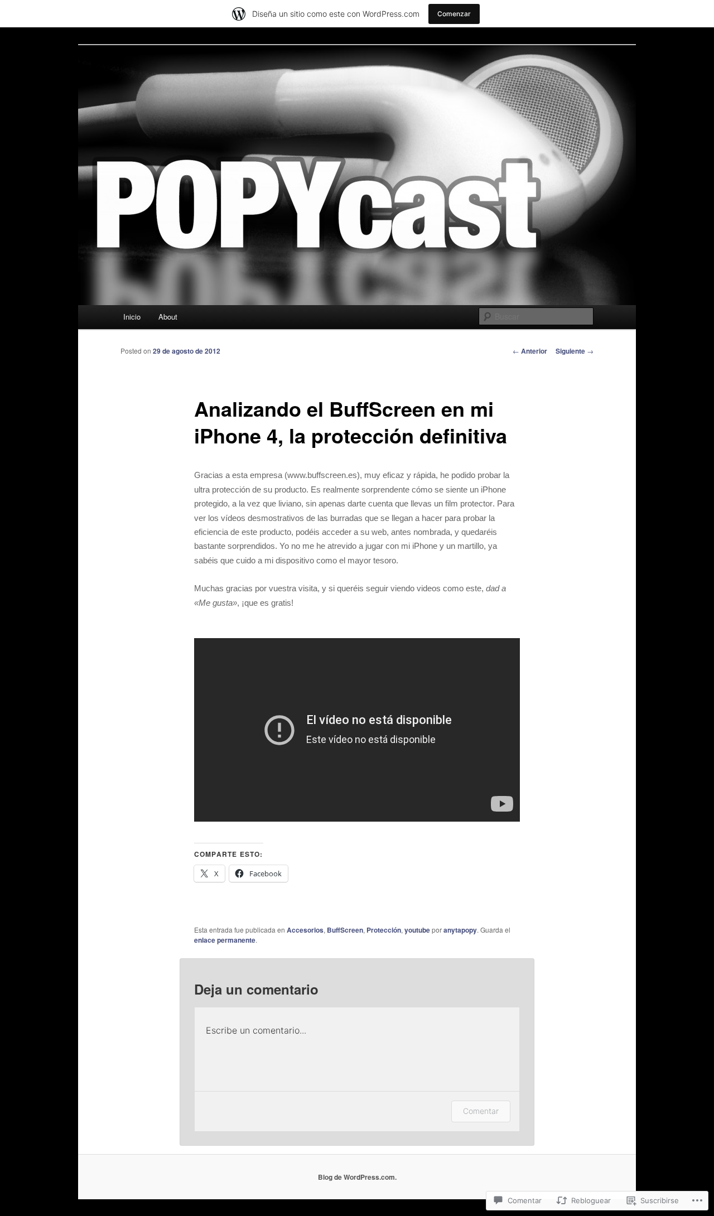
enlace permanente (224, 940)
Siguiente (575, 351)
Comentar (481, 1111)
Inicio (132, 316)
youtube (417, 930)
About (167, 316)
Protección (383, 930)
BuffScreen (345, 930)
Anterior (530, 351)
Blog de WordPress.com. (357, 1177)
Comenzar (454, 13)
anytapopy (460, 930)
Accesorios (305, 930)
